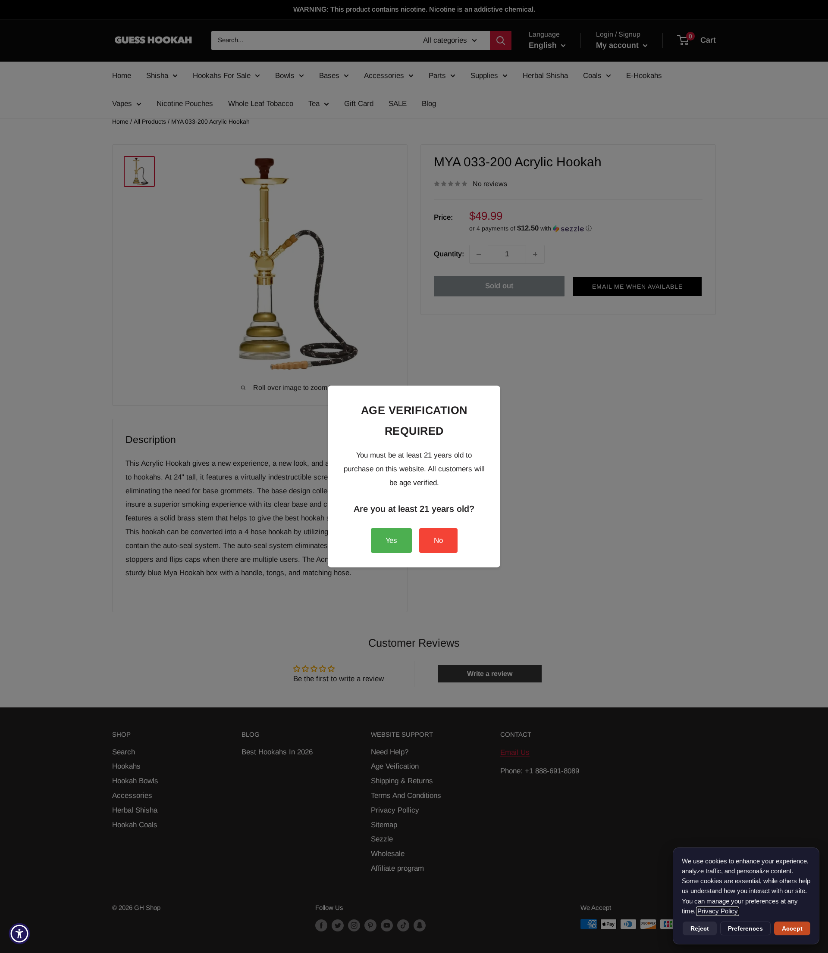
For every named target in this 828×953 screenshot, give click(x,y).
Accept (792, 928)
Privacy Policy (717, 911)
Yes (391, 540)
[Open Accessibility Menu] (19, 933)
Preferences (745, 928)
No (438, 540)
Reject (699, 928)
